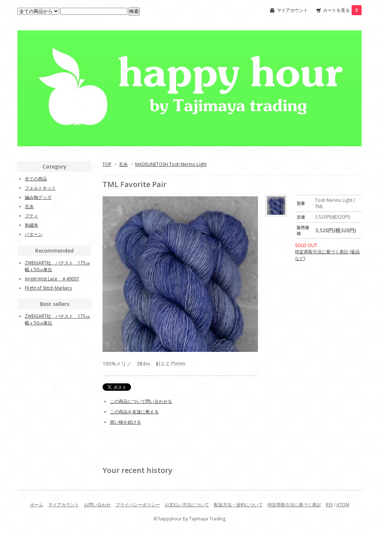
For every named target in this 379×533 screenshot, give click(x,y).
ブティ (31, 216)
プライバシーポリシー (137, 505)
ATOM (342, 505)
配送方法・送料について (238, 505)
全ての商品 (36, 179)
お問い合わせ (97, 505)
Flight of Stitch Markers (48, 288)
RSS (329, 505)
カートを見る (340, 10)
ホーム (36, 505)
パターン (34, 234)
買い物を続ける (125, 422)
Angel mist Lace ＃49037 (52, 279)
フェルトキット (40, 188)
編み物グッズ (38, 197)
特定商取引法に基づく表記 (294, 505)
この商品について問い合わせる (141, 401)
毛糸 (123, 164)
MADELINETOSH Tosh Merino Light (171, 164)
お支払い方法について (187, 505)
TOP (107, 164)
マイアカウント (292, 10)
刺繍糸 (31, 225)
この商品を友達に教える (134, 412)
